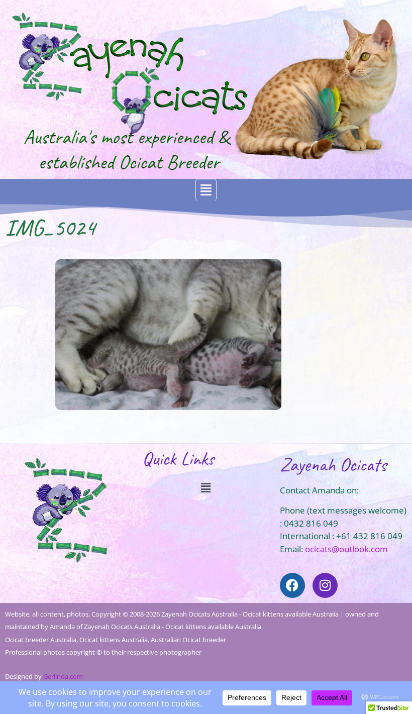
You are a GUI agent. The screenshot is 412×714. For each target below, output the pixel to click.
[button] (206, 190)
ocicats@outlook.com (346, 549)
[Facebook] (292, 585)
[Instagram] (325, 585)
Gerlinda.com (63, 676)
